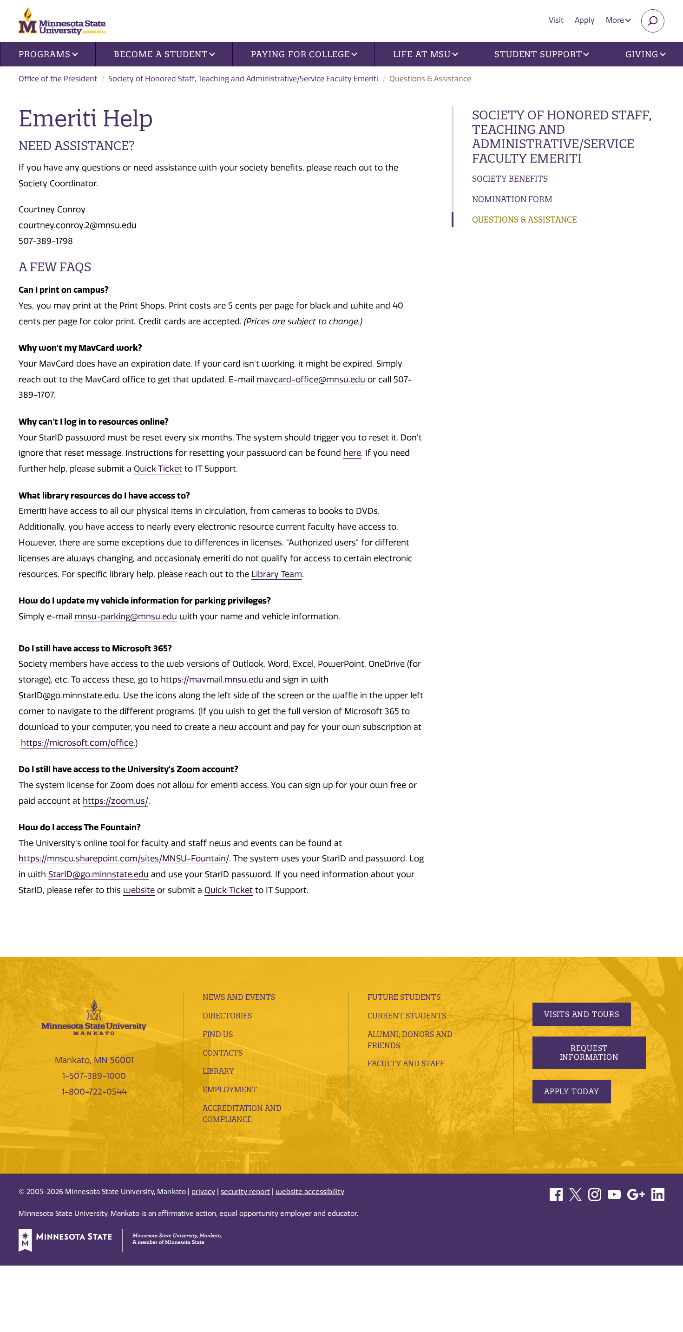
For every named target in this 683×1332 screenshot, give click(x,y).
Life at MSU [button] (422, 54)
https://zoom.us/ (115, 801)
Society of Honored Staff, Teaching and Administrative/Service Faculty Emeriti (243, 78)
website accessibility (310, 1192)
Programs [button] (44, 54)
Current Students (407, 1015)
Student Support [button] (538, 54)
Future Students (404, 997)
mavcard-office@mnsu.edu (310, 379)
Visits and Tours (581, 1014)
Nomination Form (512, 199)
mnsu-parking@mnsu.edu (125, 616)
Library (218, 1071)
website (139, 890)
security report (245, 1192)
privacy (203, 1192)
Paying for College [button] (300, 54)
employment (230, 1089)
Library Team (276, 574)
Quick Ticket (158, 469)
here (352, 453)
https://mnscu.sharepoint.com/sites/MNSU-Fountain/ (124, 858)
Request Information (589, 1052)
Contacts (223, 1052)
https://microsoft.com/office (77, 743)
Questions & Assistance (524, 219)
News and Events (239, 997)
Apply (585, 20)
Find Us (218, 1034)
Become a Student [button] (160, 54)
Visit (556, 20)
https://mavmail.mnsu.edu (213, 680)
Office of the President (58, 78)
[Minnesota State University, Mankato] (94, 1016)
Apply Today (571, 1091)
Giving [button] (641, 54)
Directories (227, 1015)
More (616, 20)
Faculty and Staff (406, 1063)
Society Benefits (510, 179)
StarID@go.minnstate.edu (98, 874)
